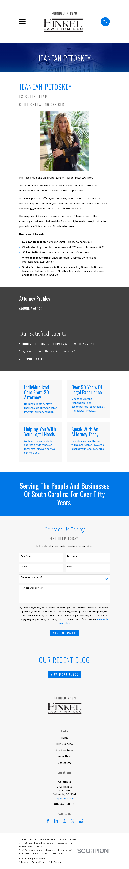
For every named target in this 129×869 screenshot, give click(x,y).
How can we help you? (32, 587)
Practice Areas (64, 750)
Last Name (72, 556)
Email (69, 566)
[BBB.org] (64, 821)
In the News (64, 756)
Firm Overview (64, 744)
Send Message (64, 633)
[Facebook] (48, 821)
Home (64, 737)
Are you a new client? (31, 577)
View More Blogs (64, 674)
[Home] (63, 22)
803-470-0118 (64, 804)
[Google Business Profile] (81, 821)
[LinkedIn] (56, 821)
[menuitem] (64, 309)
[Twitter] (73, 821)
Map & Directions (64, 798)
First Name (26, 556)
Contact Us (64, 762)
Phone (24, 566)
